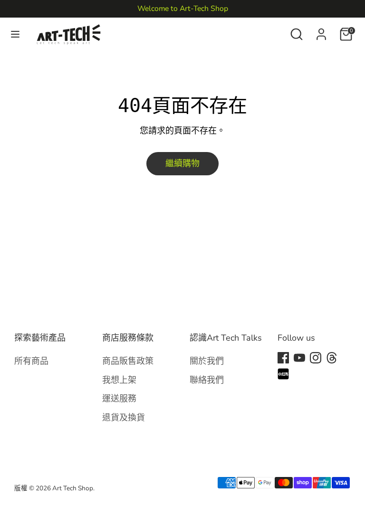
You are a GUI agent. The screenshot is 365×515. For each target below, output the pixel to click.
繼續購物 (182, 163)
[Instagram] (315, 357)
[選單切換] (15, 34)
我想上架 (119, 380)
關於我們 (207, 361)
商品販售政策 (128, 361)
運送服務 (119, 398)
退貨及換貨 (123, 417)
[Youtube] (299, 357)
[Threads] (331, 357)
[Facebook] (283, 357)
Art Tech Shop (72, 488)
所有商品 (31, 361)
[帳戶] (321, 31)
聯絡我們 (207, 380)
